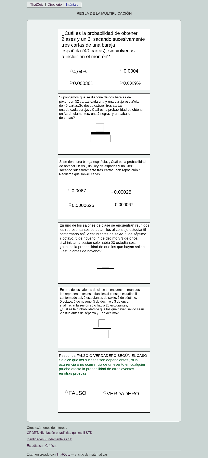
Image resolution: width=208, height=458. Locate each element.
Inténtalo (72, 4)
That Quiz (63, 454)
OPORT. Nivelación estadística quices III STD (59, 432)
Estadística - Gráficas (42, 445)
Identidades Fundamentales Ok (49, 439)
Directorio (55, 4)
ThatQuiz (36, 4)
